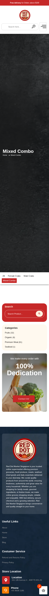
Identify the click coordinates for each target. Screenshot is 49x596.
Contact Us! (23, 399)
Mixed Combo (9, 280)
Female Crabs (14, 276)
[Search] (33, 26)
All (4, 276)
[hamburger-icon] (43, 26)
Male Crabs (29, 276)
